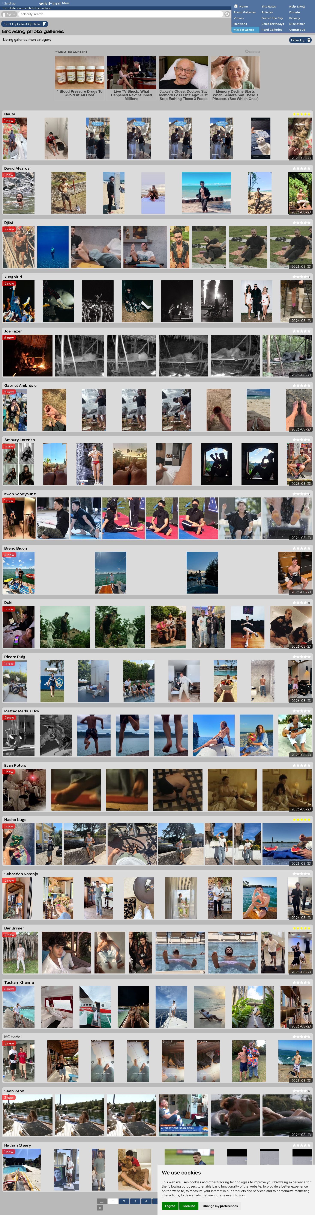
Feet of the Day (272, 18)
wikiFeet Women (244, 30)
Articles (267, 12)
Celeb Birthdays (272, 23)
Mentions (240, 23)
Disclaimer (297, 23)
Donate (294, 12)
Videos (239, 18)
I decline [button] (189, 1206)
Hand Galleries (271, 29)
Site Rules (268, 6)
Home (243, 6)
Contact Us (297, 29)
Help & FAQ (297, 6)
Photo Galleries (245, 12)
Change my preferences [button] (220, 1206)
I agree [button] (170, 1206)
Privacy (294, 18)
